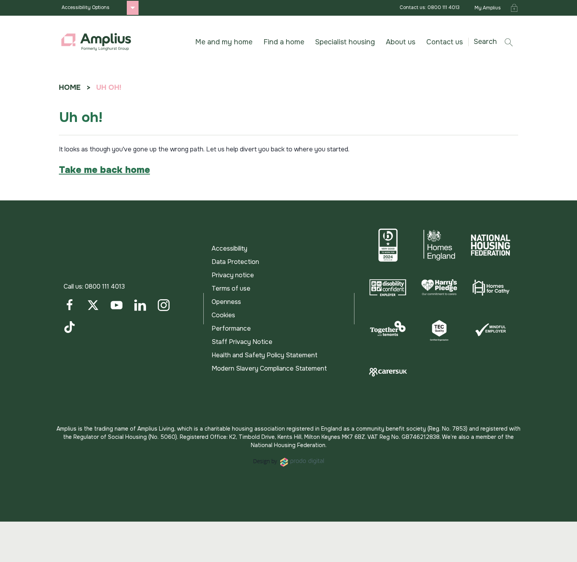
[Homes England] (439, 245)
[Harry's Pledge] (439, 287)
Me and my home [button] (223, 42)
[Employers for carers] (388, 372)
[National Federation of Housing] (490, 245)
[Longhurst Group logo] (96, 42)
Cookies (223, 315)
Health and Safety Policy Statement (265, 355)
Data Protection (235, 262)
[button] (496, 42)
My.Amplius (488, 8)
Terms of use (231, 288)
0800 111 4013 (105, 286)
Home (69, 87)
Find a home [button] (283, 42)
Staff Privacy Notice (242, 342)
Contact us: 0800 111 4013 (430, 7)
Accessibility (229, 248)
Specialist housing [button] (345, 42)
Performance (231, 328)
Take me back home (104, 170)
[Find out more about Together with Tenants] (388, 329)
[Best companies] (388, 245)
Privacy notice (233, 275)
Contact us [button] (444, 42)
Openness (226, 302)
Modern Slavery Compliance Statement (269, 368)
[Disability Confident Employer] (388, 287)
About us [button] (400, 42)
